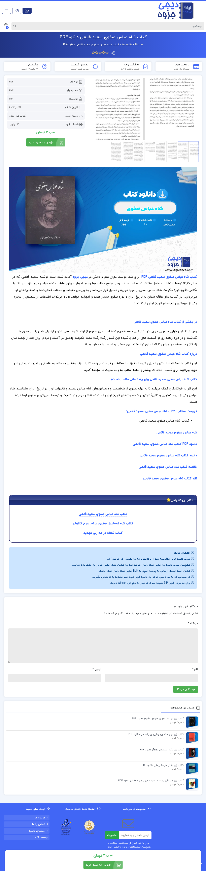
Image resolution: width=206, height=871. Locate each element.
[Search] (15, 26)
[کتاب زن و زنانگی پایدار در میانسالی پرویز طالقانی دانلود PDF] (191, 784)
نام (195, 669)
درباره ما (40, 818)
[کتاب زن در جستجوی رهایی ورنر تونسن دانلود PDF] (191, 738)
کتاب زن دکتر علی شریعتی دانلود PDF (163, 765)
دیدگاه (193, 623)
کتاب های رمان (17, 116)
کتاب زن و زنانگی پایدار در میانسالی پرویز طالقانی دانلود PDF (151, 781)
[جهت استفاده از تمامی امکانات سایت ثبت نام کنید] (27, 11)
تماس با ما (38, 824)
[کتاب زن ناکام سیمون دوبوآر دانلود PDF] (191, 753)
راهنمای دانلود (37, 831)
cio (11, 99)
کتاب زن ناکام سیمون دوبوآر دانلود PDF (162, 750)
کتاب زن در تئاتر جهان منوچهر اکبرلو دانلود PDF (158, 719)
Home (139, 45)
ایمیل (96, 669)
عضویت (112, 835)
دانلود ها (127, 45)
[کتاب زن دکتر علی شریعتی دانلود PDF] (191, 768)
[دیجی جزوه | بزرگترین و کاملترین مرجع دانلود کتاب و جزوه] (174, 11)
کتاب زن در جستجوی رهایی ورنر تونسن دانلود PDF (156, 734)
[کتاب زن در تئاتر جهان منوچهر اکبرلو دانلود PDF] (191, 722)
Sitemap (42, 837)
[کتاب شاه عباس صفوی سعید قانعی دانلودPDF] (144, 109)
